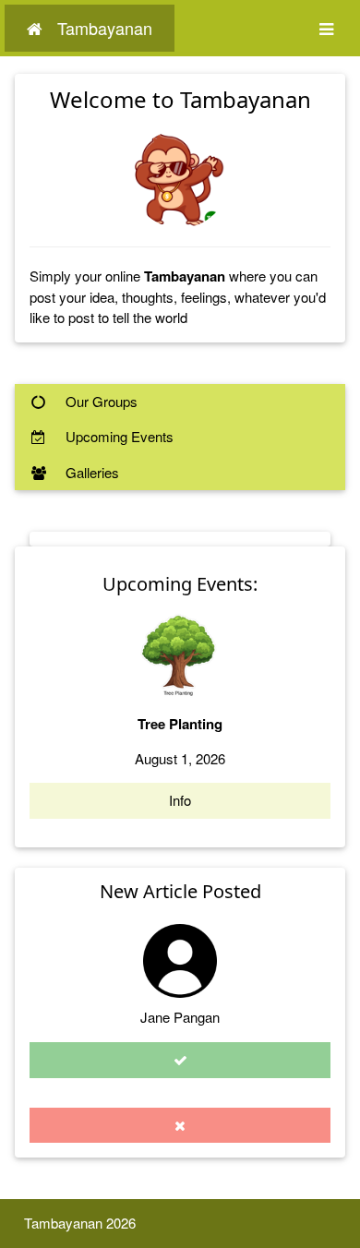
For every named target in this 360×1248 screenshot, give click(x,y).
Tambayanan (104, 28)
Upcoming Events (118, 436)
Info (180, 800)
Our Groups (100, 401)
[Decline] (180, 1126)
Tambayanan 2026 (80, 1222)
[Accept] (180, 1060)
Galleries (90, 472)
